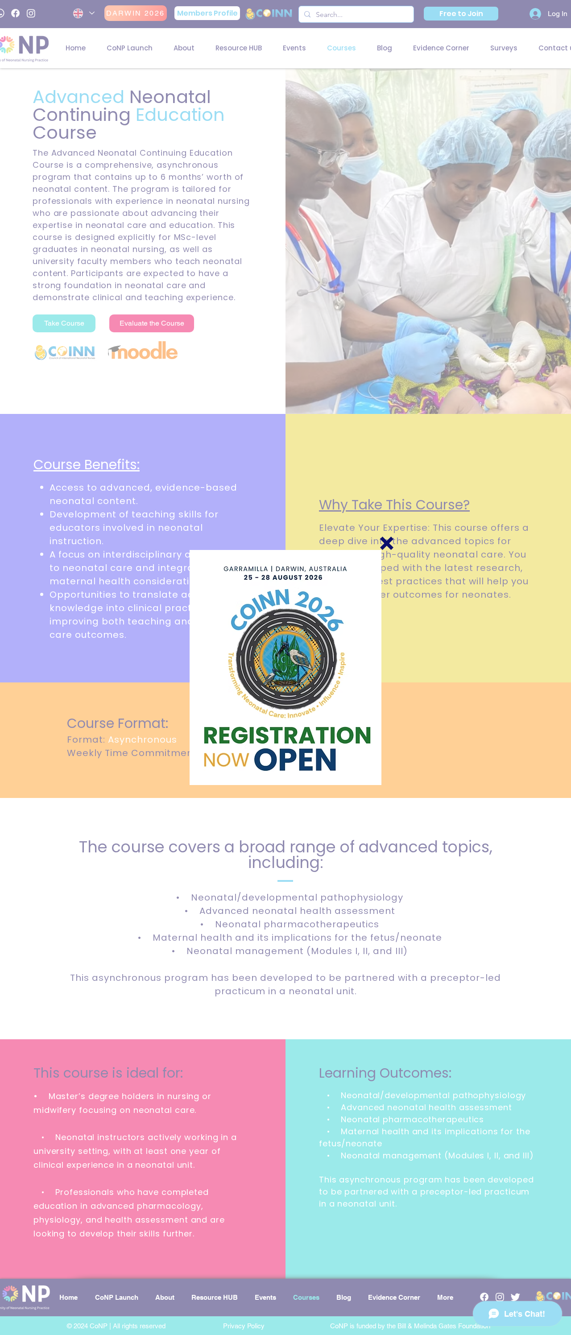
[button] (386, 543)
